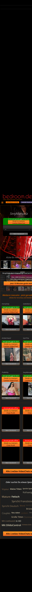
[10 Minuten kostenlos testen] (4, 201)
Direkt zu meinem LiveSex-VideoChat (18, 222)
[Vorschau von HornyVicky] (11, 326)
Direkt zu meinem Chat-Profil (11, 412)
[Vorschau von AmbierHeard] (11, 361)
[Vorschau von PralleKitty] (11, 395)
